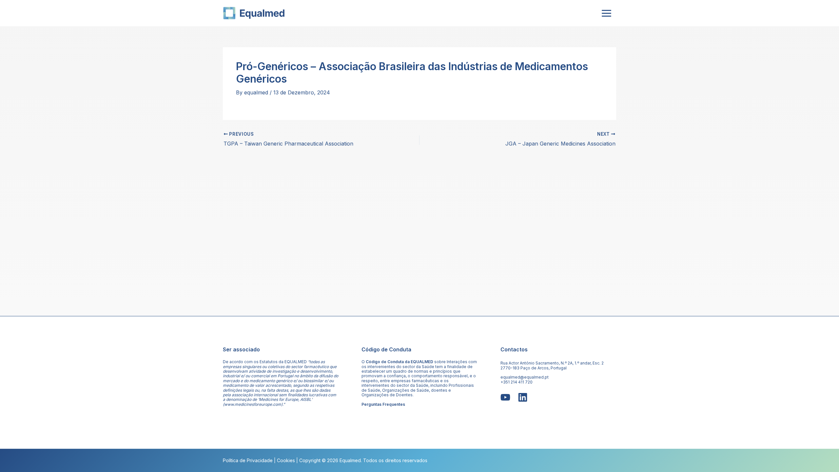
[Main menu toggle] (606, 13)
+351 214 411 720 (516, 382)
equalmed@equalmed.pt (524, 377)
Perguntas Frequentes (383, 404)
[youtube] (505, 397)
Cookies (286, 460)
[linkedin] (523, 397)
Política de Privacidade (248, 460)
